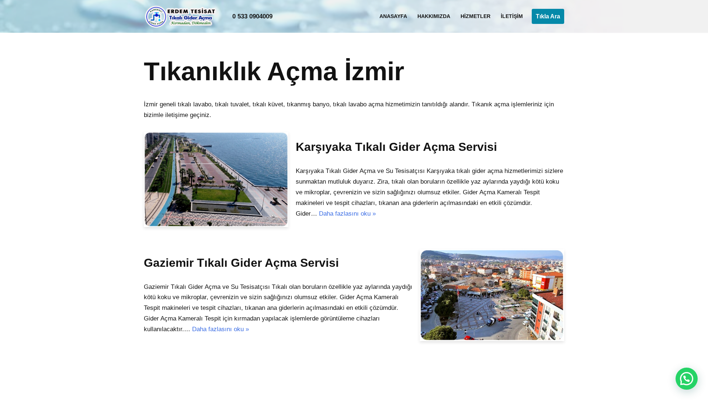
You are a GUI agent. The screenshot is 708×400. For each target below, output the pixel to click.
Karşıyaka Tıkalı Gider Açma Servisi (396, 146)
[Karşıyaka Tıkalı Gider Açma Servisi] (216, 179)
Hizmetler (475, 16)
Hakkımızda (433, 16)
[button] (687, 379)
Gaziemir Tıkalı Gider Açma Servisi (241, 262)
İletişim (512, 16)
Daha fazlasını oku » (347, 213)
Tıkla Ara (548, 16)
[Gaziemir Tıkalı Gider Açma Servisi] (492, 295)
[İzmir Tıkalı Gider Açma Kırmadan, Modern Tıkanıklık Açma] (182, 16)
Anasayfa (393, 16)
